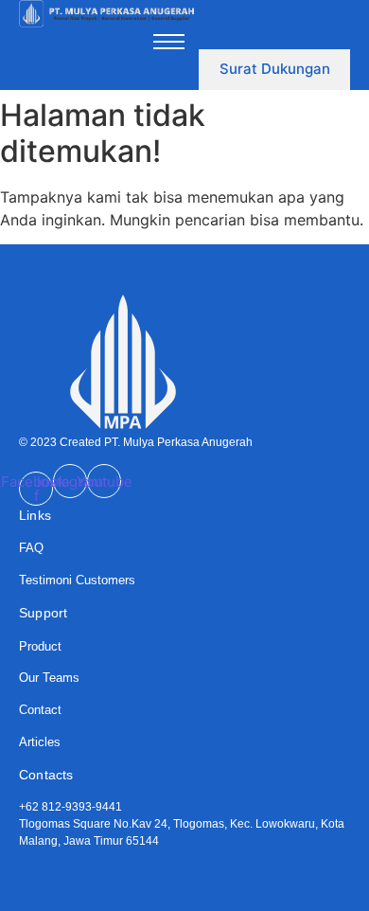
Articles (40, 742)
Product (40, 646)
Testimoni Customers (77, 580)
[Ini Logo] (106, 14)
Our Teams (49, 677)
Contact (40, 710)
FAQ (31, 548)
